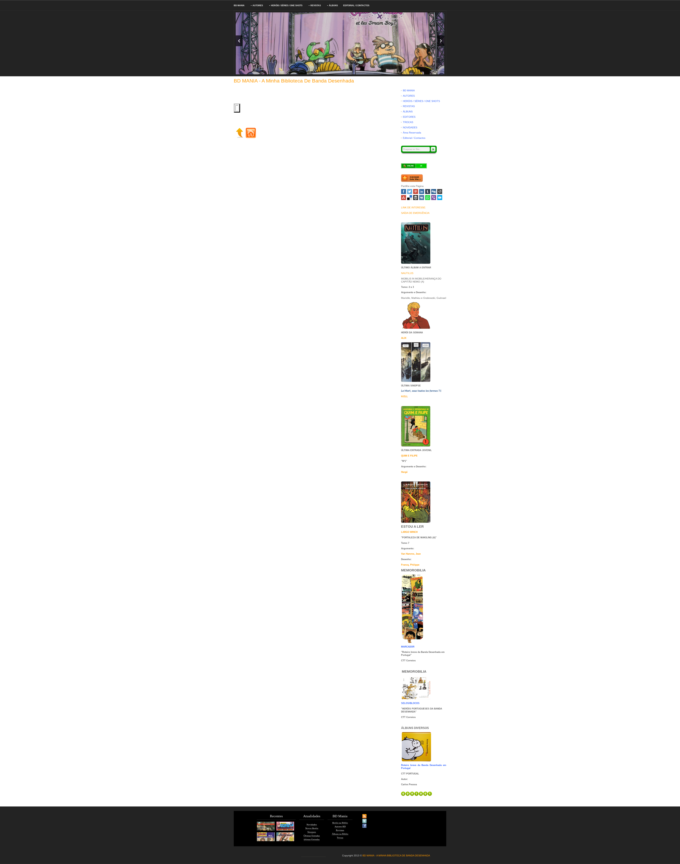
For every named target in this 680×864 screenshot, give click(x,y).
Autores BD (340, 826)
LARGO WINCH (409, 532)
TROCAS (408, 122)
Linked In (421, 191)
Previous (239, 40)
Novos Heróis (311, 828)
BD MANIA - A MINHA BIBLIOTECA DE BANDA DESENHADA (396, 855)
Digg (433, 191)
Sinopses (311, 832)
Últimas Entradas (312, 835)
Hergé (404, 472)
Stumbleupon (403, 197)
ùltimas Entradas (312, 839)
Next (441, 40)
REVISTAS (315, 5)
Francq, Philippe (410, 564)
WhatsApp (427, 197)
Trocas (340, 837)
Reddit (439, 191)
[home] (250, 132)
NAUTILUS (407, 273)
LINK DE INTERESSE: (413, 207)
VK (421, 197)
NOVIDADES (410, 127)
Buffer (415, 197)
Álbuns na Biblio (340, 834)
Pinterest (415, 191)
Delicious (409, 197)
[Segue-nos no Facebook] (361, 823)
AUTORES (258, 5)
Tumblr (427, 191)
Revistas (340, 830)
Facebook (403, 191)
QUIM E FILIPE (409, 455)
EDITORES (409, 116)
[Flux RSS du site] (361, 814)
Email (439, 197)
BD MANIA (239, 5)
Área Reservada (412, 132)
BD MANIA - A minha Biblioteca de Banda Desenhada (294, 81)
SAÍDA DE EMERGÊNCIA (415, 213)
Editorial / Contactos (356, 5)
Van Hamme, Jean (411, 553)
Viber (433, 197)
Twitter (409, 191)
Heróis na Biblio (340, 823)
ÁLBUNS (333, 5)
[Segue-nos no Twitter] (361, 818)
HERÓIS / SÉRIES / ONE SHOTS (286, 5)
